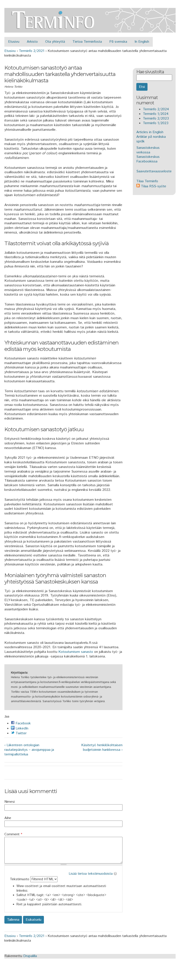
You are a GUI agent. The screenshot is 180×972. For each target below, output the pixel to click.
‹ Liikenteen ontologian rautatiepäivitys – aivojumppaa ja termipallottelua (29, 750)
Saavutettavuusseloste (154, 171)
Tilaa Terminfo (147, 181)
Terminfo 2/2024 (156, 109)
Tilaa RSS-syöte (153, 186)
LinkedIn (21, 728)
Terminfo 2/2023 (156, 118)
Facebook (22, 723)
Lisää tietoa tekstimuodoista (91, 873)
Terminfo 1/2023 (155, 123)
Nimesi (9, 802)
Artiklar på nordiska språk (151, 139)
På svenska (118, 41)
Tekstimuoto (20, 879)
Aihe (7, 818)
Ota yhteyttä (55, 41)
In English (142, 41)
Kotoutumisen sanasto (75, 651)
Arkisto (32, 41)
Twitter (20, 733)
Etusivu (13, 41)
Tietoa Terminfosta (87, 41)
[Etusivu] (90, 30)
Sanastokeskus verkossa (148, 150)
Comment (13, 834)
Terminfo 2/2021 (31, 50)
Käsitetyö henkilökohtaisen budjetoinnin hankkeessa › (101, 747)
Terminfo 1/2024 (156, 113)
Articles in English (149, 132)
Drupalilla (30, 956)
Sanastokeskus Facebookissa (148, 159)
